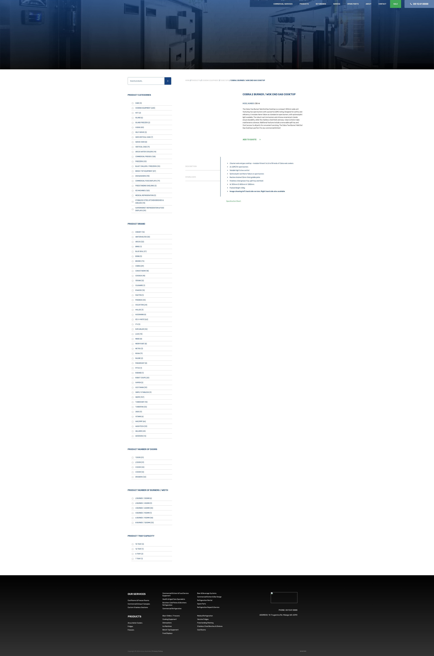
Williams (140, 431)
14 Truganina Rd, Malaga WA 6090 (283, 615)
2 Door (139, 462)
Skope (139, 397)
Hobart (140, 232)
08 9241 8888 (291, 610)
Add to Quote (249, 139)
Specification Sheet (233, 201)
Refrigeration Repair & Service (208, 607)
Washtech (141, 426)
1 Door (139, 457)
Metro (139, 349)
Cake (138, 103)
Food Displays (167, 633)
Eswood (140, 290)
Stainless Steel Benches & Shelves (210, 626)
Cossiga (140, 276)
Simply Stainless (143, 392)
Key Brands (321, 4)
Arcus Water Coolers (145, 152)
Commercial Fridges (145, 157)
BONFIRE (303, 651)
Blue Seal (141, 251)
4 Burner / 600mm (144, 508)
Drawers (140, 477)
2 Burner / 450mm (143, 503)
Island (139, 118)
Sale (395, 4)
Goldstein (141, 305)
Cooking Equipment (145, 108)
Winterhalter (142, 237)
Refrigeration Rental (204, 600)
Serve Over (141, 142)
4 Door (139, 472)
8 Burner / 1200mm (144, 523)
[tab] (202, 166)
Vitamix (139, 417)
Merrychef (141, 344)
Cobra (139, 266)
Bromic (139, 261)
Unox (138, 412)
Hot (138, 113)
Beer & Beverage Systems (206, 593)
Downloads (190, 177)
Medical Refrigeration (145, 195)
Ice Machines (142, 191)
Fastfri (139, 295)
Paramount (141, 363)
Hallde (139, 310)
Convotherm (142, 271)
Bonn (138, 256)
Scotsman (141, 387)
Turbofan (141, 407)
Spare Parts (353, 4)
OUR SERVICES (137, 594)
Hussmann (140, 315)
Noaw (139, 353)
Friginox (140, 300)
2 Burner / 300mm (143, 498)
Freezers (141, 161)
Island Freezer (142, 123)
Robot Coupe (142, 378)
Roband (139, 373)
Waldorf (140, 421)
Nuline (139, 358)
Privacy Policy (157, 651)
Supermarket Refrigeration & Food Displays (149, 209)
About (368, 4)
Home (187, 80)
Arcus (139, 242)
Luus (138, 334)
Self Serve (141, 132)
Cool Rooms (201, 630)
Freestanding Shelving (146, 186)
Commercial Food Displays (147, 181)
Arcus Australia (18, 6)
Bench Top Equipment (145, 171)
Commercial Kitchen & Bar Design (209, 597)
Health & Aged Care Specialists (174, 599)
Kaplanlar (141, 329)
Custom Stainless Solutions (138, 607)
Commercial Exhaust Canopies (139, 604)
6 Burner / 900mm (144, 518)
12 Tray (139, 549)
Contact (382, 4)
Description (191, 166)
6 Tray (139, 554)
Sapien (139, 383)
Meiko (138, 339)
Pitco (138, 368)
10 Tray (139, 544)
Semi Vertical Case (144, 137)
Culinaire (140, 285)
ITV (137, 324)
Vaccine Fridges (203, 619)
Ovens (139, 127)
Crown (139, 281)
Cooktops (224, 80)
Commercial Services (282, 4)
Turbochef (141, 402)
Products (304, 4)
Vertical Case (142, 147)
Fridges (130, 626)
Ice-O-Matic (141, 319)
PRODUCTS (134, 616)
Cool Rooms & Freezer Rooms (138, 600)
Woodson (140, 436)
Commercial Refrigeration (172, 609)
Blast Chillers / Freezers (147, 166)
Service (336, 4)
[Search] (167, 81)
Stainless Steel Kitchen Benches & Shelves (149, 201)
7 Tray (139, 559)
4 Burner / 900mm (143, 513)
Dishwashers (142, 176)
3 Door (139, 467)
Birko (138, 247)
